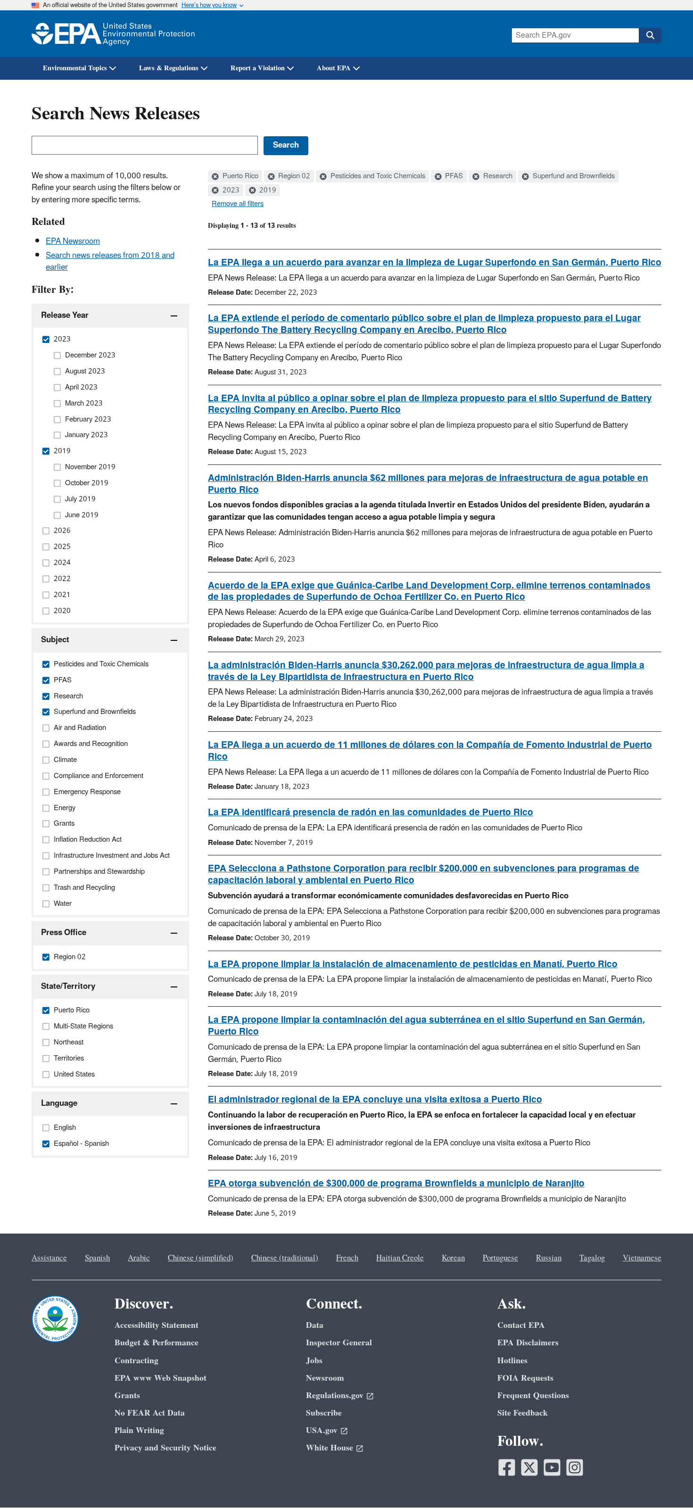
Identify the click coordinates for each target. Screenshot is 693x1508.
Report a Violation (258, 68)
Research (496, 176)
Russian (548, 1258)
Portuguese (500, 1258)
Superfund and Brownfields (573, 176)
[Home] (113, 34)
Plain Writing (139, 1430)
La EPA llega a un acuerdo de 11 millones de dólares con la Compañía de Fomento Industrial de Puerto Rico (430, 751)
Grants (127, 1395)
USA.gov (322, 1430)
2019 (266, 190)
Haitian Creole (400, 1258)
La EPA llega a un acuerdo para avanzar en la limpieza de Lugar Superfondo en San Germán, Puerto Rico (434, 262)
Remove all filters (238, 204)
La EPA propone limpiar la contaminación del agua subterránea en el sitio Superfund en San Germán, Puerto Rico (426, 1026)
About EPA (334, 68)
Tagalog (592, 1258)
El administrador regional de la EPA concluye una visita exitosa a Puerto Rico (375, 1099)
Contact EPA (521, 1325)
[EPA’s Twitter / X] (529, 1467)
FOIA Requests (525, 1378)
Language (59, 1103)
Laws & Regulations (168, 68)
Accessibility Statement (156, 1325)
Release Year (65, 315)
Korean (453, 1258)
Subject (55, 639)
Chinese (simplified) (200, 1258)
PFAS (453, 176)
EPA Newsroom (73, 241)
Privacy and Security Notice (165, 1448)
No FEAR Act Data (150, 1413)
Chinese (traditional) (284, 1258)
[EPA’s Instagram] (574, 1467)
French (347, 1258)
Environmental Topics (75, 68)
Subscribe (324, 1413)
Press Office (63, 932)
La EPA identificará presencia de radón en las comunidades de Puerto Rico (370, 812)
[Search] (650, 35)
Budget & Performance (156, 1343)
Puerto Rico (239, 176)
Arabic (139, 1258)
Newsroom (325, 1378)
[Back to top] (667, 1482)
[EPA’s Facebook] (506, 1467)
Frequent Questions (533, 1395)
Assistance (49, 1258)
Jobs (314, 1361)
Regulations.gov (334, 1395)
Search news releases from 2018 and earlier (110, 261)
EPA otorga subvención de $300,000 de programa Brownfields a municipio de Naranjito (396, 1183)
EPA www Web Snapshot (160, 1378)
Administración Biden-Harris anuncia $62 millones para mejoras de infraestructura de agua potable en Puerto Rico (428, 484)
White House (329, 1448)
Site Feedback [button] (522, 1413)
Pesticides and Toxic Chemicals (377, 176)
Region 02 (293, 176)
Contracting (136, 1361)
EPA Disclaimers (528, 1343)
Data (314, 1325)
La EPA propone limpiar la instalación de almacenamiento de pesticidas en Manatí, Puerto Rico (413, 964)
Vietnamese (642, 1258)
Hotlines (512, 1361)
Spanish (97, 1258)
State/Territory (68, 986)
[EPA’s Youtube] (552, 1467)
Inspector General (339, 1343)
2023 (230, 190)
